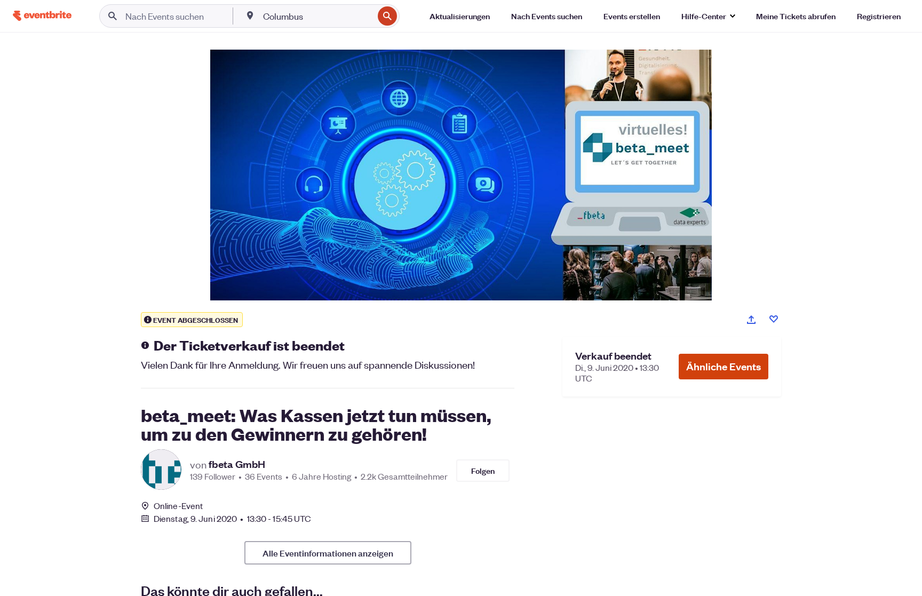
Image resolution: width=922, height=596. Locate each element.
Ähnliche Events (723, 366)
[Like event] (773, 319)
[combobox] (317, 16)
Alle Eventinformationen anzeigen (328, 553)
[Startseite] (42, 15)
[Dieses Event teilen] (751, 319)
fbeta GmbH (237, 464)
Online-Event (178, 505)
